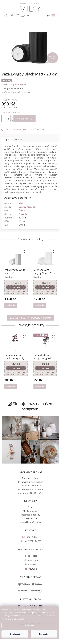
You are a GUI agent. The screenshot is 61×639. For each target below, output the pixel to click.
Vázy (21, 203)
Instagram (33, 560)
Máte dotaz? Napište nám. (31, 493)
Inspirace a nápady (30, 514)
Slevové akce (30, 518)
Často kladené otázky (30, 522)
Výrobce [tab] (18, 139)
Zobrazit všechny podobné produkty (30, 317)
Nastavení (29, 625)
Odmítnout (15, 634)
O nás (30, 507)
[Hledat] (6, 16)
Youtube (33, 568)
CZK (23, 15)
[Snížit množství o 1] (12, 120)
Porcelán (23, 214)
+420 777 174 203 (32, 541)
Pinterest (32, 564)
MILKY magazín (30, 511)
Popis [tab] (6, 139)
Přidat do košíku (24, 118)
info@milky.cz (33, 536)
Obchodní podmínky (30, 485)
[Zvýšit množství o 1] (12, 117)
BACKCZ (16, 287)
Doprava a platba (30, 478)
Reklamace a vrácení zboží (30, 482)
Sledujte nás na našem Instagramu (33, 406)
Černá (22, 210)
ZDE (23, 619)
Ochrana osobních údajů (30, 489)
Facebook (32, 555)
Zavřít (17, 126)
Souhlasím (44, 634)
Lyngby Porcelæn (27, 206)
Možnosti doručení (10, 112)
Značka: (14, 84)
